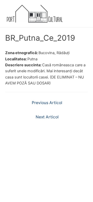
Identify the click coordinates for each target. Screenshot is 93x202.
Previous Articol (47, 102)
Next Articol (47, 116)
